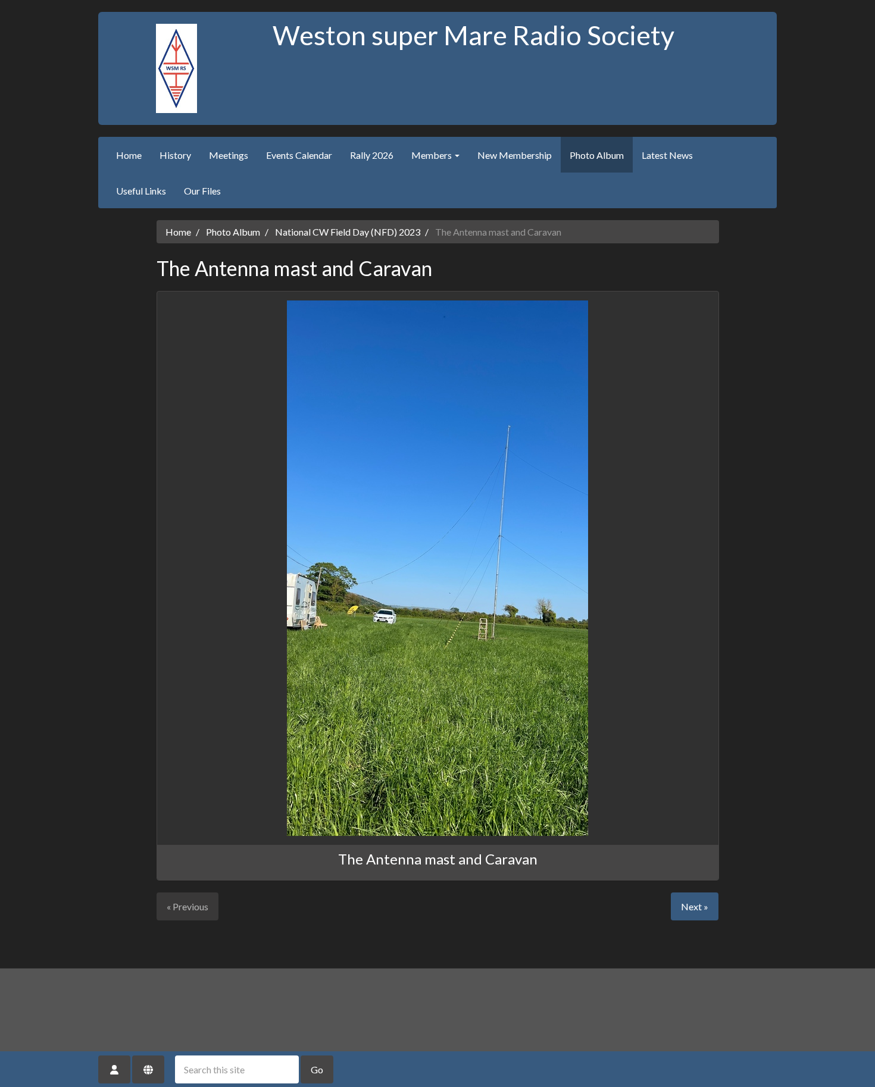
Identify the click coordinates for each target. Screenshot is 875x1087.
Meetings (228, 155)
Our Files (202, 190)
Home (129, 155)
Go (317, 1069)
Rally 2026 (371, 155)
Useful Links (141, 190)
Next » (694, 906)
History (175, 155)
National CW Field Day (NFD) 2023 (347, 231)
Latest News (667, 155)
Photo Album (597, 155)
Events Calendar (299, 155)
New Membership (514, 155)
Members (432, 155)
